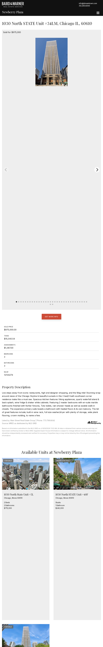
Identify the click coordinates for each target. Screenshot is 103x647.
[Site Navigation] (98, 13)
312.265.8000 (84, 6)
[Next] (97, 169)
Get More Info (51, 317)
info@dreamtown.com (88, 3)
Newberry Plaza (12, 12)
